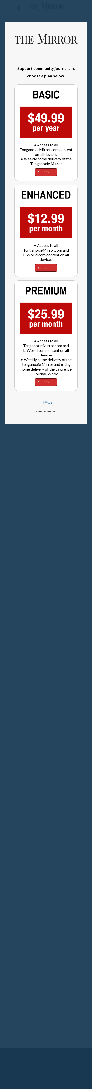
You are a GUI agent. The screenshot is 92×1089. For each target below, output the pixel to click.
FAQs (47, 402)
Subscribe (46, 172)
